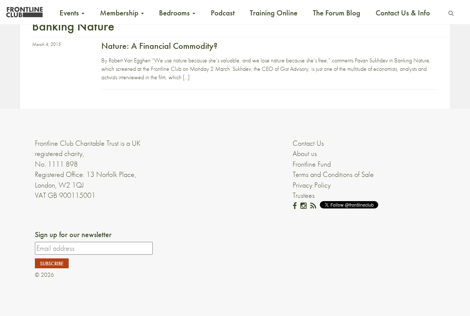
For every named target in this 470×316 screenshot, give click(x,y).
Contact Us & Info (403, 13)
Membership (120, 13)
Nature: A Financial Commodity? (159, 45)
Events (70, 13)
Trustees (304, 195)
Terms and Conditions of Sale (333, 174)
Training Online (273, 13)
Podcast (223, 13)
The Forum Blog (336, 13)
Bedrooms (175, 13)
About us (305, 153)
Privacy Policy (312, 185)
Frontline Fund (312, 164)
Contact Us (308, 143)
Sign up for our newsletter (73, 234)
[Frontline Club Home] (24, 10)
